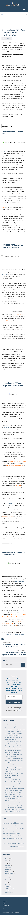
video (16, 843)
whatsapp (5, 847)
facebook (18, 826)
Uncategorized (8, 888)
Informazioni (8, 871)
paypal (9, 838)
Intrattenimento (9, 873)
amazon (6, 823)
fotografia (5, 828)
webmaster (21, 843)
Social (6, 882)
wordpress (13, 846)
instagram (6, 833)
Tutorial (7, 886)
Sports (7, 884)
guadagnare (20, 828)
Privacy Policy (6, 905)
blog (22, 823)
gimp (8, 828)
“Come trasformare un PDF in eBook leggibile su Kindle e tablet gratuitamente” (14, 775)
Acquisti (7, 858)
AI (3, 823)
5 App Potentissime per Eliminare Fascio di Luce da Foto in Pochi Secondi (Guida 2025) (13, 769)
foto (22, 826)
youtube (21, 847)
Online (5, 838)
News (6, 877)
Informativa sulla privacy (16, 708)
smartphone (5, 841)
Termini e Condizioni (7, 907)
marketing (14, 836)
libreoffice (5, 835)
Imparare (7, 869)
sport (7, 843)
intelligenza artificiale (13, 833)
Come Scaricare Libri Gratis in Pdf (15, 634)
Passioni (7, 880)
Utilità (3, 38)
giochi (11, 828)
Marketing (7, 875)
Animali (7, 861)
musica (19, 836)
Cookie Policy (6, 908)
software (21, 841)
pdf (3, 638)
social (10, 841)
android (10, 823)
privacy (17, 838)
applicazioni (18, 823)
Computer (9, 38)
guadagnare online (7, 830)
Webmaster (8, 892)
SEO (20, 838)
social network (15, 841)
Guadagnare (8, 867)
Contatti (5, 903)
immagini (17, 831)
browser (4, 825)
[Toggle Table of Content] (10, 126)
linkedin (9, 835)
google (14, 828)
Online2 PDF (4, 151)
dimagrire (8, 825)
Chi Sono (5, 901)
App (6, 863)
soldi (4, 843)
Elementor (13, 825)
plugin (14, 838)
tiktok (9, 843)
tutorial (12, 843)
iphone (19, 833)
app (14, 822)
